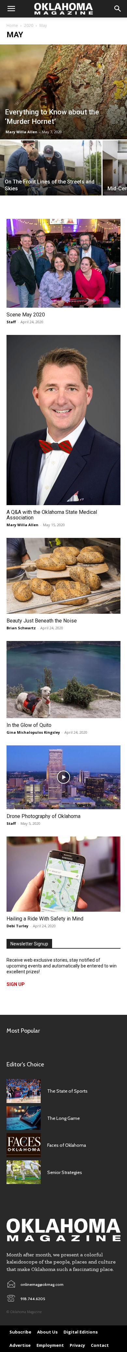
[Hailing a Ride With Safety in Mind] (63, 874)
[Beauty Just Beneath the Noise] (63, 575)
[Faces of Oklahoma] (24, 1145)
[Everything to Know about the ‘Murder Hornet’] (63, 91)
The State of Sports (67, 1091)
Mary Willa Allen (21, 131)
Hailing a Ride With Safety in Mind (45, 919)
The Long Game (63, 1118)
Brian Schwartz (21, 627)
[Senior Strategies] (24, 1172)
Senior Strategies (64, 1172)
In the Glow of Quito (29, 725)
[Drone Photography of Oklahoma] (63, 777)
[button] (11, 9)
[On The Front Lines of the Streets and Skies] (51, 173)
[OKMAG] (63, 1229)
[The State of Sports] (24, 1091)
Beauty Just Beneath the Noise (42, 621)
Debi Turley (17, 925)
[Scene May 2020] (63, 263)
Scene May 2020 (26, 315)
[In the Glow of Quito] (63, 679)
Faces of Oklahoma (66, 1145)
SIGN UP (16, 984)
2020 (28, 25)
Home (12, 25)
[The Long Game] (24, 1118)
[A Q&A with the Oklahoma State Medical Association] (63, 420)
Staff (11, 321)
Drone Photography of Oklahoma (43, 816)
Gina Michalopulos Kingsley (33, 732)
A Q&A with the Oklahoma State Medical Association (52, 515)
